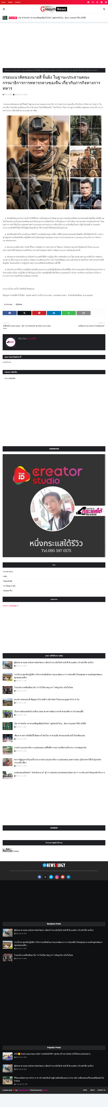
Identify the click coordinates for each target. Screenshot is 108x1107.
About (10, 2)
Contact (18, 2)
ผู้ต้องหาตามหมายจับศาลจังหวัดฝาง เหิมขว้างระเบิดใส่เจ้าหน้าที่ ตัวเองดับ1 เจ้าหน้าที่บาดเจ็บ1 (54, 662)
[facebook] (88, 2)
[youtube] (63, 877)
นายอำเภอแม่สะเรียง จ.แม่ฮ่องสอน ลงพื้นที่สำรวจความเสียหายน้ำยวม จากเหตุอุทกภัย (50, 747)
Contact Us (101, 1090)
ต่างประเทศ (16, 70)
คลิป (5, 576)
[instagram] (97, 2)
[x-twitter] (92, 2)
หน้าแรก (7, 70)
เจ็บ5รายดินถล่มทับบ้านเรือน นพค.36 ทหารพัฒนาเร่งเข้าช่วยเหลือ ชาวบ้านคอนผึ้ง (48, 711)
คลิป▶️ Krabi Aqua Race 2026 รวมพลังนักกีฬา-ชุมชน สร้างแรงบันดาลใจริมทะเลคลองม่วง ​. (52, 1054)
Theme (45, 1090)
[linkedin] (68, 877)
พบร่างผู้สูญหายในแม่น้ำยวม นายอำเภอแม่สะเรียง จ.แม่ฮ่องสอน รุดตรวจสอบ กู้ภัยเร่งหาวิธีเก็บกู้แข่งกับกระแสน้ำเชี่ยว (57, 761)
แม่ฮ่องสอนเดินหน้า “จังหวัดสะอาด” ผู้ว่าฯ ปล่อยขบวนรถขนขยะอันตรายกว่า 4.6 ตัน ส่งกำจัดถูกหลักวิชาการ (59, 772)
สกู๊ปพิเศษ (19, 304)
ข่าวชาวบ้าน (8, 572)
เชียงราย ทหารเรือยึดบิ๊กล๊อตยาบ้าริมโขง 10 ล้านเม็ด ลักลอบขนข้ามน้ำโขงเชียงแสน (49, 735)
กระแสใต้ (8, 95)
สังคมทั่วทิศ (8, 581)
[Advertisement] (54, 44)
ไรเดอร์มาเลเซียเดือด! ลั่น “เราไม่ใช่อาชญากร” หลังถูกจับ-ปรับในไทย (43, 687)
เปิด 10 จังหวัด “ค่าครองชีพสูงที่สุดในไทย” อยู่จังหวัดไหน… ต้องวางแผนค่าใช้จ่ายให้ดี (52, 18)
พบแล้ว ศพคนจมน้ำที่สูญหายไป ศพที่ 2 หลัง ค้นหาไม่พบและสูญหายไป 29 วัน (46, 699)
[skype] (105, 2)
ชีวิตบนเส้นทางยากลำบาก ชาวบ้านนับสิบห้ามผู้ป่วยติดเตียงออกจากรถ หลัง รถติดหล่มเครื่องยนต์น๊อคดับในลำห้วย (59, 1079)
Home (3, 2)
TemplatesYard (23, 1090)
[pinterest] (101, 2)
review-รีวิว (8, 591)
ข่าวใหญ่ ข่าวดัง (9, 586)
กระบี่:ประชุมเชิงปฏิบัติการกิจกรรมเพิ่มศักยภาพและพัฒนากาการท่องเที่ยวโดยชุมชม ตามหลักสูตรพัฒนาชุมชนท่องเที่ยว (58, 676)
